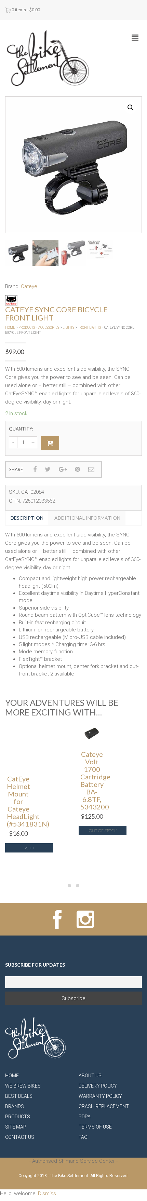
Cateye (29, 286)
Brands (14, 1106)
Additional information (87, 518)
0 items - (26, 9)
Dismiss (47, 1193)
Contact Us (19, 1137)
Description (27, 518)
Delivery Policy (98, 1086)
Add (29, 847)
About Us (90, 1075)
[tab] (27, 518)
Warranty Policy (100, 1096)
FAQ (83, 1137)
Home (10, 327)
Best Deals (18, 1096)
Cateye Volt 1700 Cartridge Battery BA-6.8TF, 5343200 (95, 780)
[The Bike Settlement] (48, 58)
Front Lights (89, 327)
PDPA (85, 1116)
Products (26, 327)
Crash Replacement (104, 1106)
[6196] (50, 443)
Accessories (48, 327)
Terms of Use (95, 1127)
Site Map (15, 1127)
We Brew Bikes (23, 1086)
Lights (68, 327)
